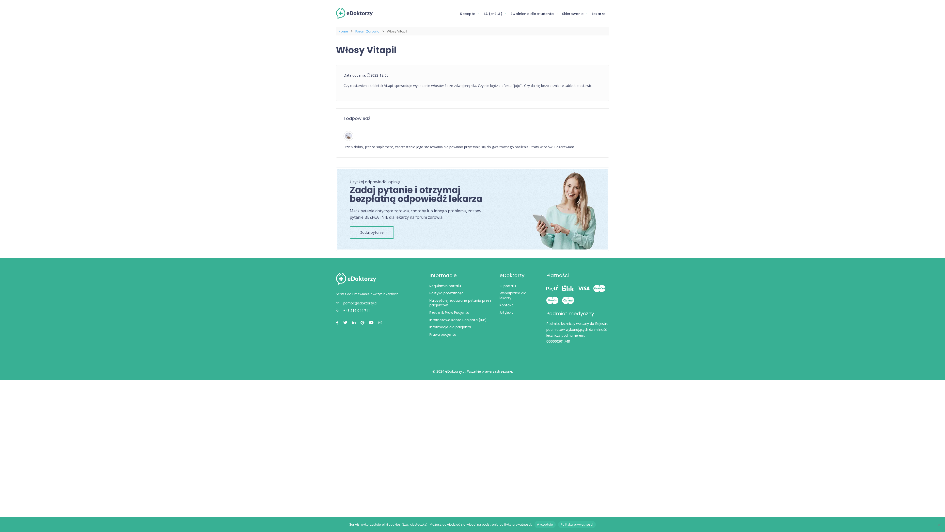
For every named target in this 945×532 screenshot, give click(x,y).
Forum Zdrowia (367, 31)
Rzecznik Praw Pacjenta (449, 312)
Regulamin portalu (445, 285)
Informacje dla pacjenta (450, 327)
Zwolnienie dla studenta (532, 13)
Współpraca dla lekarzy (513, 295)
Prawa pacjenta (442, 334)
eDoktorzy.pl (455, 371)
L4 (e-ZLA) (493, 13)
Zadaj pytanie (372, 232)
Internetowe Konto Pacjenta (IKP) (458, 319)
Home (343, 31)
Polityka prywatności (446, 293)
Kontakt (506, 305)
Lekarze (598, 13)
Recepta (467, 13)
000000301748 (558, 341)
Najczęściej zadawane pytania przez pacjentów (460, 303)
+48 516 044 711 (356, 310)
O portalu (508, 285)
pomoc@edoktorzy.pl (360, 303)
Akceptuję (545, 524)
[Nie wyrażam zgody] (938, 524)
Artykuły (506, 312)
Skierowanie (572, 13)
